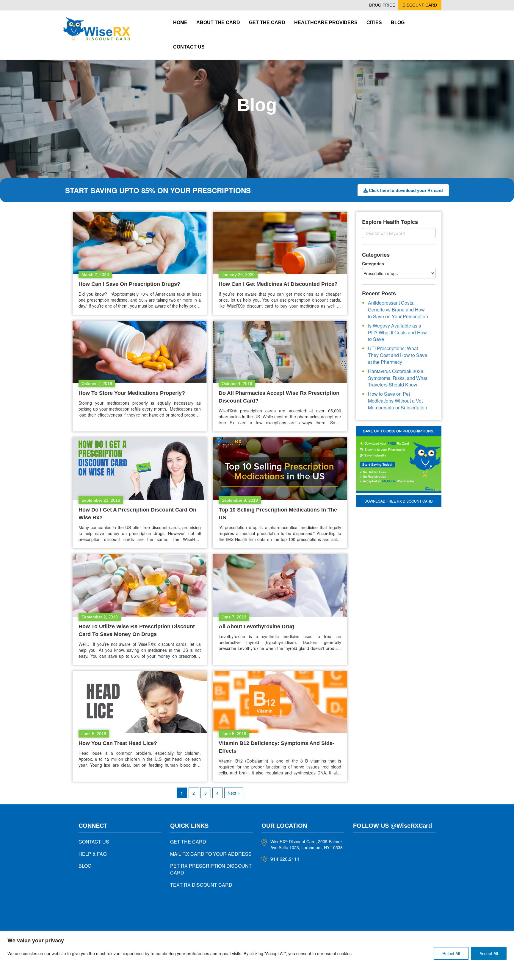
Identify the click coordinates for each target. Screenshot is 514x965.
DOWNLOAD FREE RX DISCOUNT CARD (398, 500)
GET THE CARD (188, 841)
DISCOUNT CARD (419, 5)
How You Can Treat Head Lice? (118, 743)
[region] (257, 948)
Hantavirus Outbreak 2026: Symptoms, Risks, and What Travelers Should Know (397, 378)
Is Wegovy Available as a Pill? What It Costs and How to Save (397, 332)
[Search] (425, 233)
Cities (374, 22)
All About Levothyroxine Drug (256, 626)
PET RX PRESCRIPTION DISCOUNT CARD (211, 869)
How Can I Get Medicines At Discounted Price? (278, 284)
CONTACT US (94, 841)
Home (180, 22)
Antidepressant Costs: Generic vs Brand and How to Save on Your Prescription (398, 309)
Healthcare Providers (326, 22)
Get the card (267, 22)
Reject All (451, 953)
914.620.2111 (285, 858)
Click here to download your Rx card (406, 190)
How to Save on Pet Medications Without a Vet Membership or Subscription (397, 400)
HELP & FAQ (92, 853)
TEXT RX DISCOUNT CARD (201, 884)
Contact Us (189, 46)
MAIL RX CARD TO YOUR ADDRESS (211, 853)
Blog (398, 22)
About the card (218, 22)
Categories (373, 263)
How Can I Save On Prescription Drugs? (129, 284)
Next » (234, 793)
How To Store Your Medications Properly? (132, 393)
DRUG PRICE (382, 5)
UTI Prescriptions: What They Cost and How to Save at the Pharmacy (397, 355)
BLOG (85, 865)
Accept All (488, 953)
